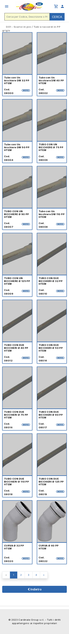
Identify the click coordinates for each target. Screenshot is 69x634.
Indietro (36, 589)
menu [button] (6, 6)
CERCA (57, 17)
